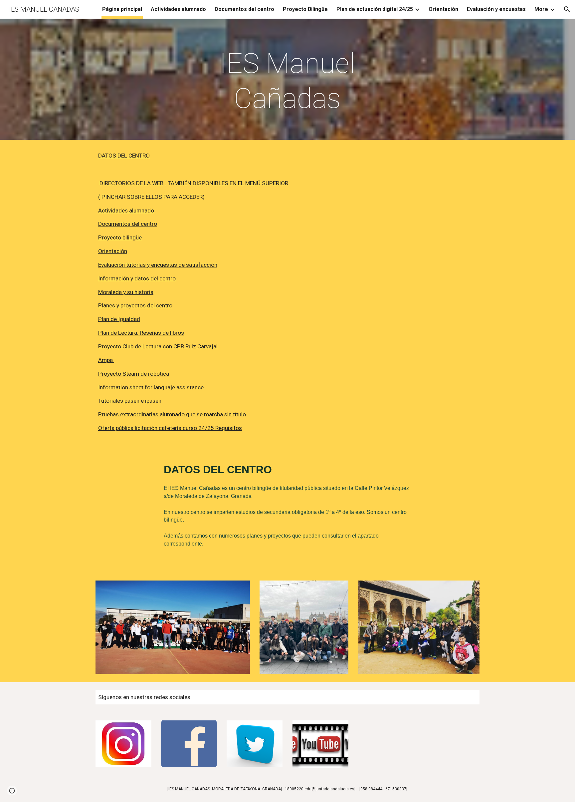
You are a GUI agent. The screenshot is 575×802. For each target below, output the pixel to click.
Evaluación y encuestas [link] (496, 9)
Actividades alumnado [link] (178, 9)
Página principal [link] (122, 9)
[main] (287, 81)
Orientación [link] (443, 9)
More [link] (541, 9)
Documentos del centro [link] (244, 9)
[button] (567, 9)
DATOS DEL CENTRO (124, 155)
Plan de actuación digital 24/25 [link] (374, 9)
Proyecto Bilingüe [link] (305, 9)
